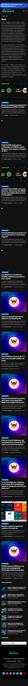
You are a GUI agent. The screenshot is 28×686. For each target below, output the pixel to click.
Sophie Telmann (8, 203)
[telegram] (17, 673)
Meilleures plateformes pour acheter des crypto (11, 5)
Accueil (2, 16)
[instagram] (7, 673)
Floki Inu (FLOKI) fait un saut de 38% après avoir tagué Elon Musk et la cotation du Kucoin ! (13, 400)
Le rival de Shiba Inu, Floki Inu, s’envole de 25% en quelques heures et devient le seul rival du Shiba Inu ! (13, 485)
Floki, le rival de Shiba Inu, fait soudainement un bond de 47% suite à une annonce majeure (13, 442)
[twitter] (3, 673)
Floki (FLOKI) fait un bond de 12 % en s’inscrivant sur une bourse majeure (13, 235)
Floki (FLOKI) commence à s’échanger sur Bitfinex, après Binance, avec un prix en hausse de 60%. (13, 148)
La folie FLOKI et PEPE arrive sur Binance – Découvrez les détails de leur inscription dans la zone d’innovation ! (13, 192)
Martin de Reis (7, 326)
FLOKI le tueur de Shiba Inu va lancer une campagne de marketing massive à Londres (12, 568)
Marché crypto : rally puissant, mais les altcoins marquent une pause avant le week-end (16, 596)
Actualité (5, 102)
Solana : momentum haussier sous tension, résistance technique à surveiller (17, 589)
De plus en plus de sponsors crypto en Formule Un (12, 527)
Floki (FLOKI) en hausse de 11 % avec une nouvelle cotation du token (13, 358)
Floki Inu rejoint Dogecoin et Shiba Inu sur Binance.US (12, 318)
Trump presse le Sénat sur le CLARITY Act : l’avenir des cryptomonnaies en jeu (15, 617)
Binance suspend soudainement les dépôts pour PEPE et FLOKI (13, 106)
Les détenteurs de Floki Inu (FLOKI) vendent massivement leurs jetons (13, 277)
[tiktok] (24, 673)
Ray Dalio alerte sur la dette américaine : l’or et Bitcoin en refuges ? (15, 610)
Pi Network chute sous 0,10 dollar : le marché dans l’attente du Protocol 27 (17, 632)
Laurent (6, 115)
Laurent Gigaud (8, 245)
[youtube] (10, 673)
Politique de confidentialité (19, 658)
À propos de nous (7, 658)
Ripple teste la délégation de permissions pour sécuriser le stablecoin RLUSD (15, 625)
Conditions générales (11, 661)
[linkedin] (14, 673)
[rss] (21, 673)
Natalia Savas (7, 159)
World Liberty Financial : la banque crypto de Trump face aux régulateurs (17, 603)
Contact (19, 661)
